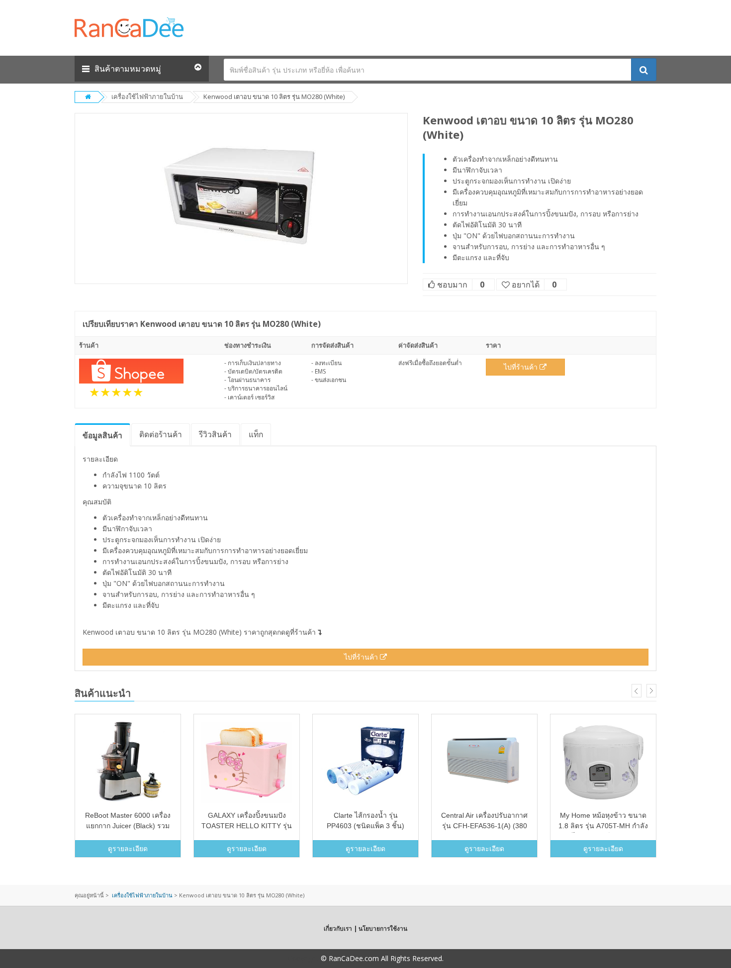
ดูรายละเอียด (128, 848)
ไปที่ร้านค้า (522, 367)
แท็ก (256, 434)
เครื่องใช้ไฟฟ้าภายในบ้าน (147, 96)
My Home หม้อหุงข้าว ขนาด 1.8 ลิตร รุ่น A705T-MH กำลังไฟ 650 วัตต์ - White (603, 825)
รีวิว (215, 434)
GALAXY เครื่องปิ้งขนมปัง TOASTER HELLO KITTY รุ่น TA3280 (246, 825)
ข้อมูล (102, 435)
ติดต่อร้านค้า (160, 434)
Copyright (303, 958)
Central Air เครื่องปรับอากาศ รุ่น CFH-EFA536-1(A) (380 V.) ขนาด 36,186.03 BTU (484, 825)
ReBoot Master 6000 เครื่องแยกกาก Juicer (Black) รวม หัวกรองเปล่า (128, 825)
